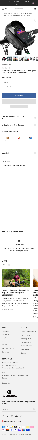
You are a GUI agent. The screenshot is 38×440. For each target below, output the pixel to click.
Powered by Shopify (24, 434)
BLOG (4, 341)
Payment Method (8, 348)
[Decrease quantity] (4, 86)
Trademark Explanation (6, 333)
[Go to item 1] (4, 59)
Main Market (25, 349)
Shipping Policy (26, 335)
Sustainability (6, 352)
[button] (19, 101)
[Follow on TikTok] (21, 416)
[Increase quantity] (10, 86)
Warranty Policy (26, 339)
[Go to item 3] (15, 59)
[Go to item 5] (26, 59)
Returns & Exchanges (28, 332)
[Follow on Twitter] (7, 416)
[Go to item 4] (21, 59)
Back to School (12, 13)
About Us (5, 345)
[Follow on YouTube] (16, 416)
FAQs (4, 338)
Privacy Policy (26, 342)
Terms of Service (27, 346)
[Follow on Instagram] (12, 416)
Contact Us (6, 383)
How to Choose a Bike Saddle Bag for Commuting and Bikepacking (15, 292)
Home (5, 13)
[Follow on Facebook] (3, 416)
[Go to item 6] (32, 59)
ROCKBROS (6, 65)
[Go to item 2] (9, 59)
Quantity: (5, 82)
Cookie (23, 353)
